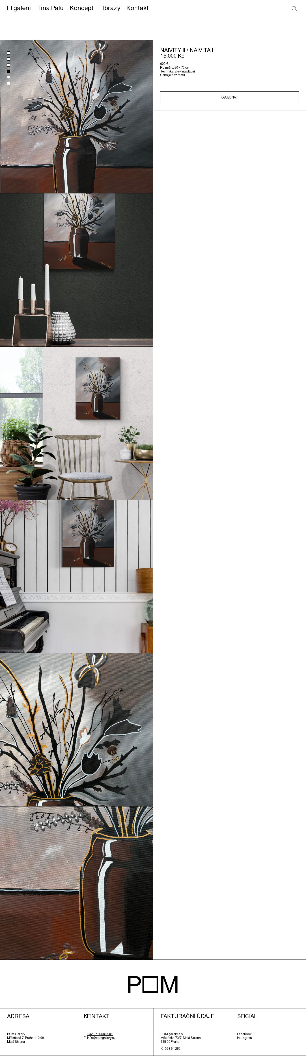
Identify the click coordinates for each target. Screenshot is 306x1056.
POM (153, 984)
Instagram (244, 1038)
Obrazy (109, 7)
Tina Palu (50, 7)
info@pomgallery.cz (101, 1038)
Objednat (229, 97)
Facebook (244, 1034)
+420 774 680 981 (100, 1034)
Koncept (81, 7)
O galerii (19, 7)
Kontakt (137, 7)
